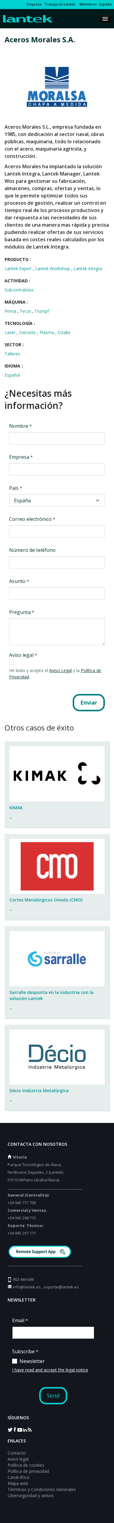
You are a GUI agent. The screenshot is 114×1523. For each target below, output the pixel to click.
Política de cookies (26, 1465)
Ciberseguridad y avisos (31, 1495)
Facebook (14, 1429)
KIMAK (16, 807)
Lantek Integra (88, 268)
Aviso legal (18, 1459)
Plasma (47, 332)
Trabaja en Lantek (59, 4)
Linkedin (24, 1429)
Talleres (12, 354)
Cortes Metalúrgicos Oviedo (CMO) (45, 900)
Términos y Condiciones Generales (42, 1489)
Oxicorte (28, 332)
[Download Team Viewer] (41, 1252)
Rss (29, 1429)
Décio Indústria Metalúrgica (39, 1090)
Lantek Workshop (53, 268)
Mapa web (18, 1483)
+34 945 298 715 (22, 1218)
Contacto (17, 1453)
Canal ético (18, 1477)
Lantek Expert (19, 268)
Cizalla (64, 332)
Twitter (10, 1429)
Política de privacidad (28, 1471)
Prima (11, 311)
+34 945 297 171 (22, 1233)
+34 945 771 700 (22, 1202)
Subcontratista (19, 290)
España (105, 4)
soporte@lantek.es (61, 1287)
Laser (11, 332)
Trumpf (41, 311)
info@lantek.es (27, 1287)
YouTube (19, 1429)
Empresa (34, 4)
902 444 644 (23, 1279)
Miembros (87, 4)
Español (12, 375)
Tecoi (26, 311)
